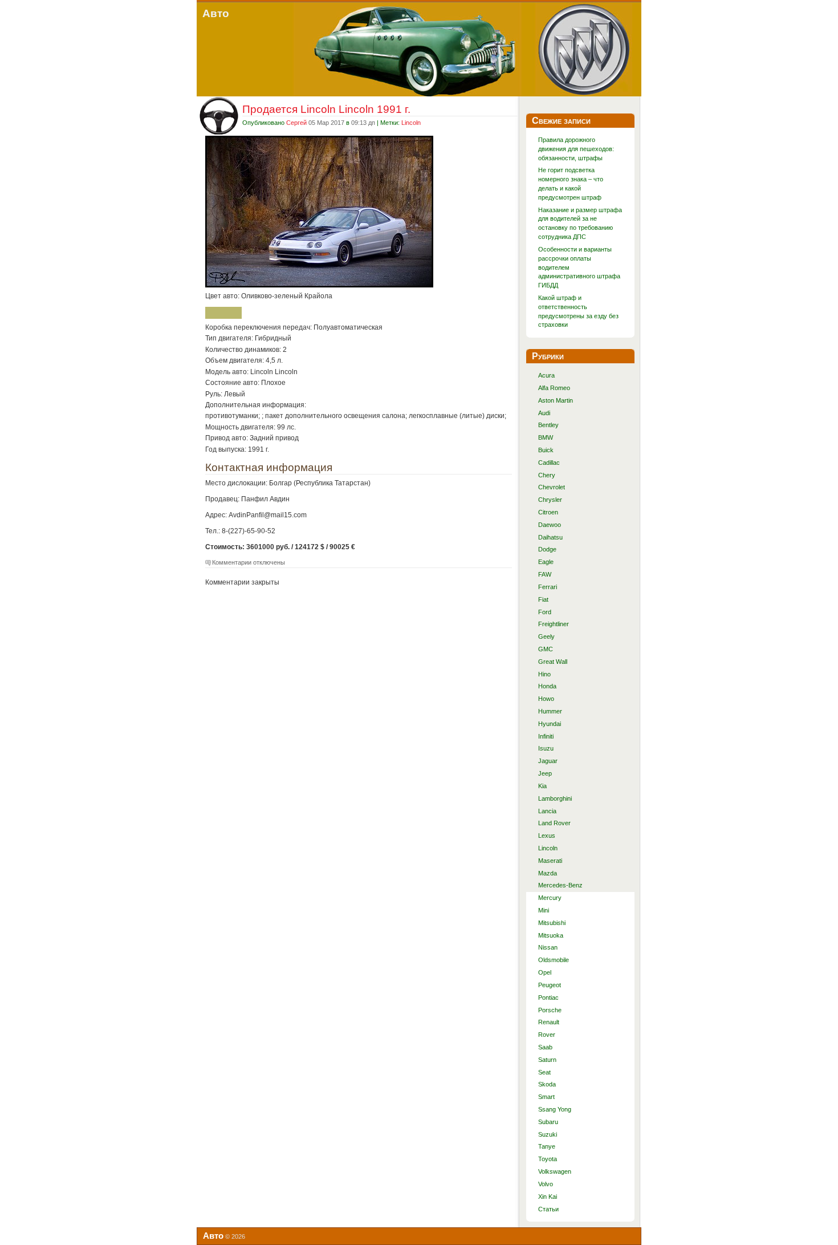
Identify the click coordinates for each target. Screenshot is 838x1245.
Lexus (546, 835)
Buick (546, 450)
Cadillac (549, 462)
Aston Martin (555, 400)
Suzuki (547, 1134)
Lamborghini (555, 798)
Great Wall (552, 661)
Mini (543, 910)
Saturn (547, 1059)
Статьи (548, 1209)
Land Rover (554, 823)
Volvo (545, 1184)
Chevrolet (551, 487)
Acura (546, 375)
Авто (215, 13)
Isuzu (546, 748)
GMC (545, 649)
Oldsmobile (553, 959)
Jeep (545, 773)
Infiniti (546, 736)
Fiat (543, 599)
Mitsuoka (550, 935)
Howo (546, 698)
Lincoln (411, 122)
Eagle (546, 561)
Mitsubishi (552, 922)
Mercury (550, 897)
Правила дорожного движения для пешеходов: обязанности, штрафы (576, 148)
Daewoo (549, 524)
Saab (545, 1047)
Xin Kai (547, 1196)
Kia (542, 785)
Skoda (547, 1084)
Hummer (550, 711)
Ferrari (547, 586)
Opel (544, 972)
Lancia (547, 811)
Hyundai (549, 723)
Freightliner (553, 624)
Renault (548, 1022)
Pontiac (548, 997)
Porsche (550, 1010)
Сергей (296, 122)
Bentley (548, 424)
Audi (544, 412)
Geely (546, 636)
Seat (544, 1072)
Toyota (547, 1158)
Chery (546, 475)
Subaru (548, 1121)
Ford (544, 612)
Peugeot (549, 985)
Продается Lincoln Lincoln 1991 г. (326, 109)
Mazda (547, 873)
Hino (544, 674)
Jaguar (548, 760)
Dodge (547, 549)
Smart (546, 1096)
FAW (544, 574)
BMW (545, 437)
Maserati (550, 860)
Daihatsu (550, 537)
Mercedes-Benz (560, 885)
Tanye (546, 1146)
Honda (547, 686)
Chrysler (550, 499)
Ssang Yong (554, 1109)
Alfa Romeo (554, 387)
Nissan (548, 947)
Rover (546, 1034)
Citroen (548, 512)
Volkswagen (554, 1171)
